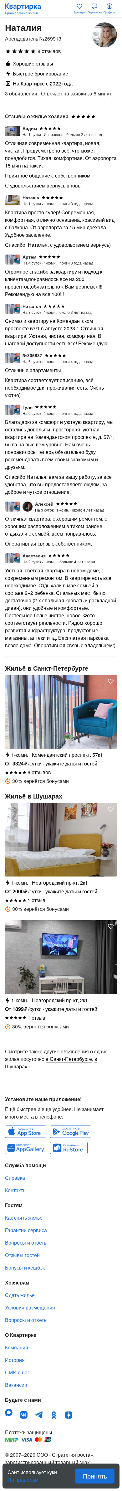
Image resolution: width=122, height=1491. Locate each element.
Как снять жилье (24, 1217)
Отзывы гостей (22, 1255)
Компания (16, 1347)
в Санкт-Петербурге (69, 1058)
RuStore (68, 1148)
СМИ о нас (17, 1372)
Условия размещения (30, 1307)
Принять (95, 1475)
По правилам (23, 1477)
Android (70, 1131)
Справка (15, 1177)
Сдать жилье (20, 1295)
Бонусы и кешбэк (25, 1267)
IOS (25, 1131)
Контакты (16, 1190)
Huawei (25, 1148)
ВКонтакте (24, 1415)
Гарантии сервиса (26, 1230)
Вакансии (16, 1384)
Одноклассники (54, 1415)
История (15, 1359)
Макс (9, 1412)
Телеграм (39, 1415)
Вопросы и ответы (26, 1242)
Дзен (69, 1415)
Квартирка (26, 8)
